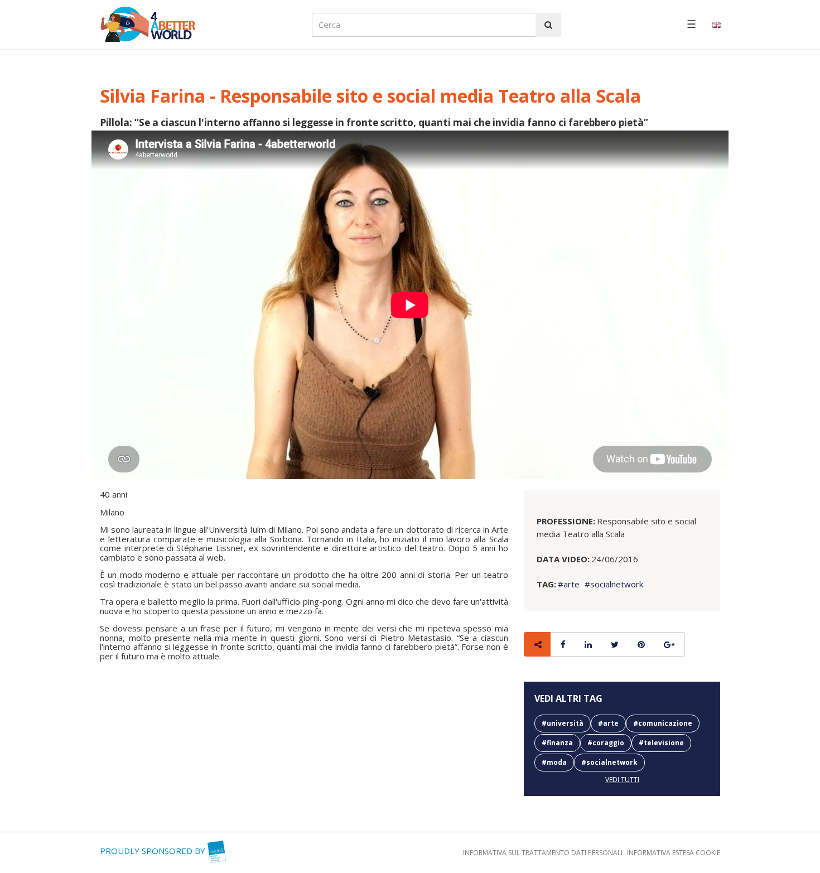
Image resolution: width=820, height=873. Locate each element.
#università (562, 723)
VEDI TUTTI (622, 779)
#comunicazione (662, 723)
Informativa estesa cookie (673, 852)
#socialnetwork (612, 584)
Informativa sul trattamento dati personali (543, 852)
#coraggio (605, 742)
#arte (569, 584)
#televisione (661, 742)
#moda (554, 762)
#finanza (557, 742)
